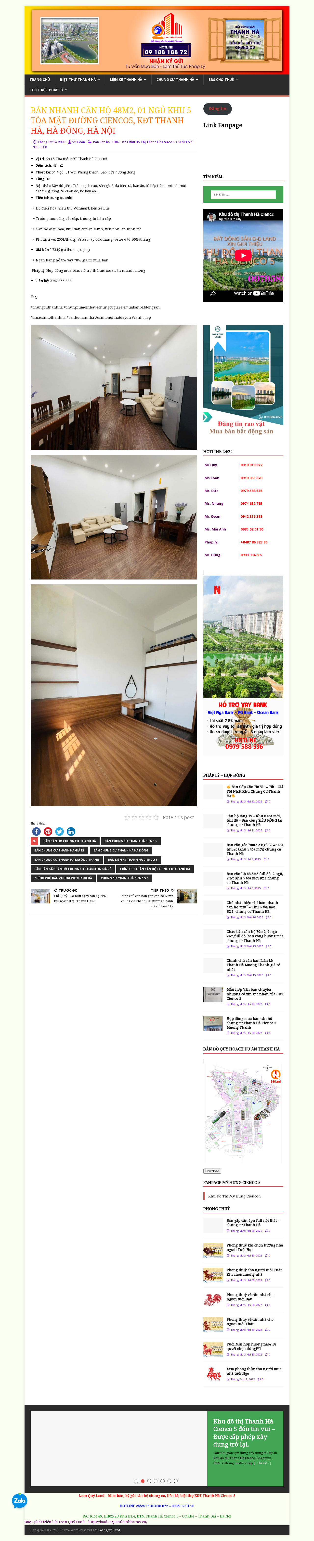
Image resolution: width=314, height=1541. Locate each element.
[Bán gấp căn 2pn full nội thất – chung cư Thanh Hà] (213, 1230)
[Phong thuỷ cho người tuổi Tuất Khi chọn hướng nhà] (213, 1279)
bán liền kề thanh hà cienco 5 (132, 860)
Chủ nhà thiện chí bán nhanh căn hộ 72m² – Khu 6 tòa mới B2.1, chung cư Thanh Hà (252, 907)
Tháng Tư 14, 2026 (51, 142)
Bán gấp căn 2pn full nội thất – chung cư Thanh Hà (253, 1222)
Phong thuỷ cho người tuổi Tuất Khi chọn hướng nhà (254, 1272)
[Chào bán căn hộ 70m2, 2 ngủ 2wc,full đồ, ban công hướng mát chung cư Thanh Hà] (213, 941)
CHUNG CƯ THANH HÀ (175, 79)
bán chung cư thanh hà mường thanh (66, 860)
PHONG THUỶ (216, 1208)
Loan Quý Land (109, 1530)
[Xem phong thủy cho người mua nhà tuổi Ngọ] (213, 1378)
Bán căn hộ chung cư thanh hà (69, 841)
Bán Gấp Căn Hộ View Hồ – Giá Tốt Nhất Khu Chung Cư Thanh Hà (255, 791)
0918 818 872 (157, 1506)
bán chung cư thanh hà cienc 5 (131, 841)
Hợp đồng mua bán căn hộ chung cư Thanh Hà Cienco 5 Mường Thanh (251, 1023)
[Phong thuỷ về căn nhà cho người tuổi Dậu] (213, 1304)
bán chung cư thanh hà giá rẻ (59, 850)
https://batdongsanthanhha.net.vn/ (117, 1521)
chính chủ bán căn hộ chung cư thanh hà (155, 869)
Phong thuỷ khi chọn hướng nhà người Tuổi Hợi (255, 1247)
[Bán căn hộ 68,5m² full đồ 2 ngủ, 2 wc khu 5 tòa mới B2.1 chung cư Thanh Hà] (213, 883)
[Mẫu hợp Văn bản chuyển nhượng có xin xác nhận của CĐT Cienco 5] (213, 999)
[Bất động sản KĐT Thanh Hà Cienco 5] (157, 71)
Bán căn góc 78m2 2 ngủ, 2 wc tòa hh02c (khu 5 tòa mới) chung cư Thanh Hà (255, 849)
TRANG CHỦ (39, 79)
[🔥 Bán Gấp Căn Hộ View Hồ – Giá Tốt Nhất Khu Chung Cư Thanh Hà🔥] (213, 796)
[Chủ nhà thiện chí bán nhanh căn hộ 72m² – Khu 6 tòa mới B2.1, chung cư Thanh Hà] (213, 912)
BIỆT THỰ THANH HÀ (78, 79)
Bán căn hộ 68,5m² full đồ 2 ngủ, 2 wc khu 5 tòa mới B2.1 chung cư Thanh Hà (255, 878)
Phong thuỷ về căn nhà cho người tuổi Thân (250, 1321)
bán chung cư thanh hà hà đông (120, 850)
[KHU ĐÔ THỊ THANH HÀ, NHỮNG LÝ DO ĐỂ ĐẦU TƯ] (157, 1448)
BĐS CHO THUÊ (221, 79)
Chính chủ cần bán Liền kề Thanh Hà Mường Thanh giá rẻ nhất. (253, 965)
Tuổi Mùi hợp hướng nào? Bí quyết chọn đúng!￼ (251, 1346)
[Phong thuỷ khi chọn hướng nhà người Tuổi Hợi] (213, 1255)
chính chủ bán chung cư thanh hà (63, 878)
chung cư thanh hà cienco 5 (124, 878)
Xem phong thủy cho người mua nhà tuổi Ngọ (254, 1371)
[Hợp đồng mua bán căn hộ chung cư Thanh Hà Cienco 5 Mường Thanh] (213, 1028)
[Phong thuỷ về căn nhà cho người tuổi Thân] (213, 1329)
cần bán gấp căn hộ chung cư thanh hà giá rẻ (72, 869)
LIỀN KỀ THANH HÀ (126, 79)
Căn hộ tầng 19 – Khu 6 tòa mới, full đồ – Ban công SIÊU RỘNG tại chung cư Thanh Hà (254, 820)
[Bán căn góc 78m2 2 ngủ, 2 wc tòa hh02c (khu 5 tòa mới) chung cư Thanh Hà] (213, 854)
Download (212, 1171)
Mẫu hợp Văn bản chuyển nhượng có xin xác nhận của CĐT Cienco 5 (255, 993)
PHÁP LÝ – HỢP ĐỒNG (224, 775)
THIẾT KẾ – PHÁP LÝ (46, 89)
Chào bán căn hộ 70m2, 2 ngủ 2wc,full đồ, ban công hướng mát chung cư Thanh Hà (255, 936)
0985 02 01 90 (183, 1506)
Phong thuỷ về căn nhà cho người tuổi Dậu (250, 1296)
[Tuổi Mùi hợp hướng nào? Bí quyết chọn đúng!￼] (213, 1354)
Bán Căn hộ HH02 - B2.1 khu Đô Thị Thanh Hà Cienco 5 (134, 142)
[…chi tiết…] (259, 1455)
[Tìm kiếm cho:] (243, 194)
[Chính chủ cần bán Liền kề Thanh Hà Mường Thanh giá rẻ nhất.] (213, 970)
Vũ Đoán (78, 142)
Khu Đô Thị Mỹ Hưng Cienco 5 (234, 1196)
